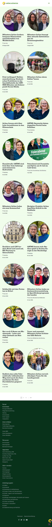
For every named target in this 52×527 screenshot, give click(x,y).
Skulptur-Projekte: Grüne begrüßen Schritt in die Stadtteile (38, 208)
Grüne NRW (5, 431)
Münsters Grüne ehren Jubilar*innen (37, 78)
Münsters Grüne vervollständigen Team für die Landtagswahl (37, 376)
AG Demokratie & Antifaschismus (10, 489)
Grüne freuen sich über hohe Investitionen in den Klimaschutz (13, 125)
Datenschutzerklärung (29, 516)
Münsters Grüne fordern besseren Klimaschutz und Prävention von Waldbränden (13, 37)
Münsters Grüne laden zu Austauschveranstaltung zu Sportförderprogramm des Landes (38, 292)
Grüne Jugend (5, 416)
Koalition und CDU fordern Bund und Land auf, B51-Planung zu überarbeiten (12, 249)
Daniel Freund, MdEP (7, 460)
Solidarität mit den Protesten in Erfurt (13, 290)
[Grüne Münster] (11, 3)
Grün (4, 43)
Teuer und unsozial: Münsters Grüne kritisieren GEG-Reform (38, 333)
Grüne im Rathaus (6, 422)
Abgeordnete (5, 449)
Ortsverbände (5, 415)
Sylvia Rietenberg (43, 170)
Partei (7, 43)
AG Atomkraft (5, 487)
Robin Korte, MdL (6, 458)
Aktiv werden (6, 465)
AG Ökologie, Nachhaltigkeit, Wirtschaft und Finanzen (15, 497)
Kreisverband (5, 406)
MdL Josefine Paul (36, 297)
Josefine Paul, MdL (6, 456)
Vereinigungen (6, 472)
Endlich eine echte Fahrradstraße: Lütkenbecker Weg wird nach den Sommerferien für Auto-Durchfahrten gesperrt (12, 378)
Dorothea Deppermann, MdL (9, 454)
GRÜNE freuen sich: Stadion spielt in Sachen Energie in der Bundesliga (37, 249)
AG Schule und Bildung (8, 501)
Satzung (4, 412)
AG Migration (5, 495)
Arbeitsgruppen (6, 470)
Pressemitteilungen (36, 170)
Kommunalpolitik (6, 476)
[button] (49, 3)
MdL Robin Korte (42, 297)
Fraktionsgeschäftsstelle (8, 426)
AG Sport (4, 505)
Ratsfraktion (6, 130)
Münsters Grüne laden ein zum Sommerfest (12, 207)
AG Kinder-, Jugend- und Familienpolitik (12, 493)
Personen (5, 440)
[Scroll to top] (49, 524)
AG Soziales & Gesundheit (8, 503)
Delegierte (5, 462)
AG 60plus (4, 485)
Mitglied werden (6, 474)
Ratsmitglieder (6, 424)
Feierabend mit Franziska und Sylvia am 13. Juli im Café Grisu (38, 166)
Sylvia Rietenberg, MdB (8, 451)
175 (30, 397)
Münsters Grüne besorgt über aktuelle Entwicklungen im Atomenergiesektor (38, 37)
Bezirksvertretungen (7, 428)
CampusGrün (5, 419)
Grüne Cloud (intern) (7, 478)
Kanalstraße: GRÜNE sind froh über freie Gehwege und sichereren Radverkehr (13, 167)
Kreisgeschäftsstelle (7, 408)
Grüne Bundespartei (7, 433)
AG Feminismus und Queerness (10, 499)
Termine (4, 468)
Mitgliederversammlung (8, 410)
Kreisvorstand (5, 442)
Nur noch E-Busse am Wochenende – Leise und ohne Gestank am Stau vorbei (13, 334)
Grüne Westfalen (6, 435)
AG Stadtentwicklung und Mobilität (11, 507)
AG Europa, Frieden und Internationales (12, 491)
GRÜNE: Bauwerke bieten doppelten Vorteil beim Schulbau (37, 125)
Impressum (20, 516)
